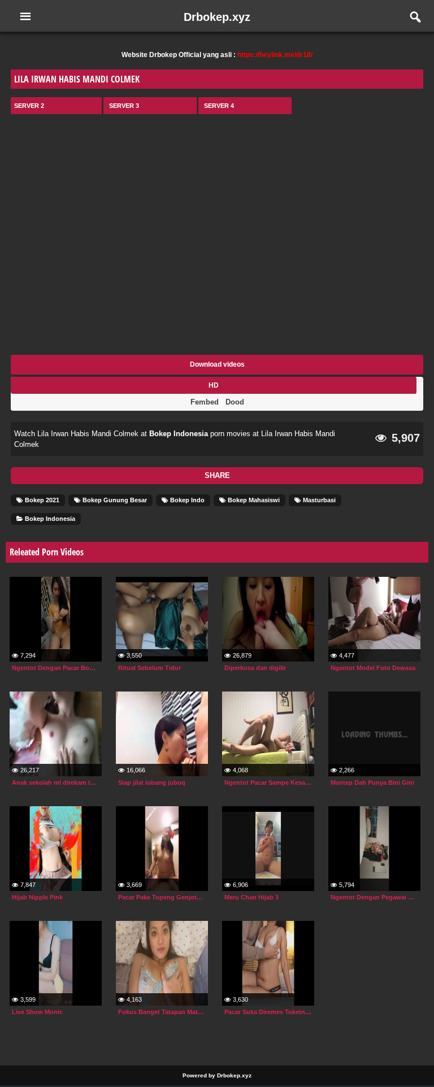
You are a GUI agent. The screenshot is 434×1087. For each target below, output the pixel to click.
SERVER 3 (124, 105)
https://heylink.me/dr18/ (275, 55)
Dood (234, 402)
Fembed (204, 402)
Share (217, 475)
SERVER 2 (29, 105)
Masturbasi (318, 500)
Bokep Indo (186, 500)
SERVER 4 (219, 105)
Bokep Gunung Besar (114, 500)
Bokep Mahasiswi (253, 500)
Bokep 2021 (41, 500)
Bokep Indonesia (178, 433)
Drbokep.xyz (217, 17)
